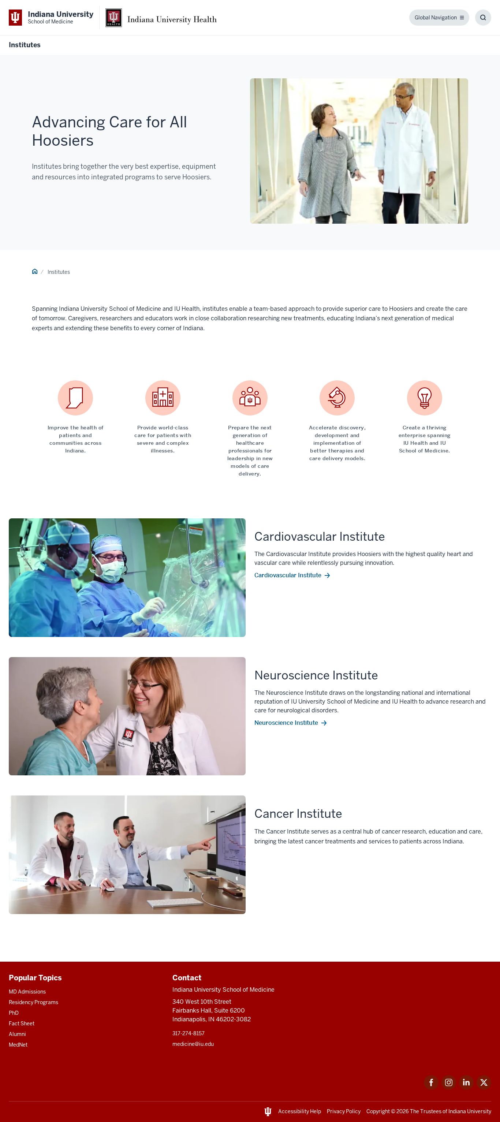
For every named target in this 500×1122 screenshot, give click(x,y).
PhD (14, 1013)
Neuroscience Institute (286, 722)
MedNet (18, 1044)
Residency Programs (33, 1002)
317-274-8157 (188, 1033)
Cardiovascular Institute (287, 575)
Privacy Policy (344, 1111)
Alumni (17, 1034)
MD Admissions (27, 991)
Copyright (378, 1111)
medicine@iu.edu (193, 1044)
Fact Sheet (21, 1023)
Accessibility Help (299, 1111)
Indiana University (469, 1111)
